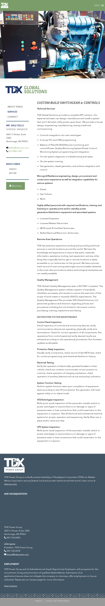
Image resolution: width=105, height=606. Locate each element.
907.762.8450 (13, 537)
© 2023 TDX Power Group (58, 601)
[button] (97, 5)
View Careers (10, 585)
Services (12, 111)
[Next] (99, 44)
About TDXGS (15, 106)
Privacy (38, 601)
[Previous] (5, 44)
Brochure (16, 185)
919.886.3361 (15, 151)
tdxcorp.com (10, 484)
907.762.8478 (13, 550)
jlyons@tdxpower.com (18, 554)
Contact (13, 116)
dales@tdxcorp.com (19, 147)
